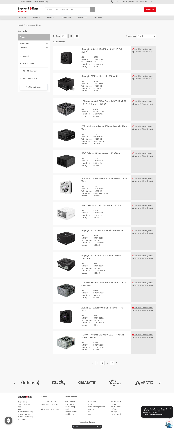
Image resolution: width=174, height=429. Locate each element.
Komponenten (66, 17)
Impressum (22, 419)
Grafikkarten (69, 414)
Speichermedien (117, 414)
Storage (114, 412)
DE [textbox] (152, 2)
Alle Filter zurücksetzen (33, 87)
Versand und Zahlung (25, 417)
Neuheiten (98, 17)
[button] (92, 9)
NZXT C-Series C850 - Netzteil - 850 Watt (100, 153)
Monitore (91, 404)
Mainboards (92, 402)
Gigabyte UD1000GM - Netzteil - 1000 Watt (102, 231)
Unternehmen (22, 402)
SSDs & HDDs (116, 402)
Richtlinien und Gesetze (26, 414)
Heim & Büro (82, 17)
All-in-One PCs (70, 402)
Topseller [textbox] (141, 36)
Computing (22, 17)
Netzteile (38, 25)
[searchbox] (70, 9)
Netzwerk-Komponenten (96, 407)
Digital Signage (70, 407)
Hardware (36, 17)
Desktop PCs (69, 404)
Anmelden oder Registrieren (143, 49)
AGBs (20, 409)
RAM (89, 414)
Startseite (21, 25)
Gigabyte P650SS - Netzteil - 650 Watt (99, 76)
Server (113, 404)
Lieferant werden (24, 404)
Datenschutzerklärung (25, 412)
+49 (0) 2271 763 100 (120, 2)
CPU (89, 412)
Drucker (68, 409)
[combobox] (152, 2)
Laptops (91, 409)
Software (50, 17)
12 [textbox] (63, 36)
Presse (20, 407)
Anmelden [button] (150, 10)
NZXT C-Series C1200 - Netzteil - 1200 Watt (102, 206)
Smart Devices (116, 407)
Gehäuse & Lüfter (71, 412)
